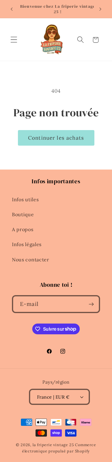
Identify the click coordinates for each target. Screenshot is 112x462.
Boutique (23, 214)
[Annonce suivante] (100, 9)
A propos (22, 229)
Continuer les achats (56, 138)
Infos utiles (25, 199)
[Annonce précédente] (11, 9)
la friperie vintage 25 (53, 444)
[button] (14, 40)
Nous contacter (30, 260)
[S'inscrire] (91, 304)
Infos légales (27, 244)
